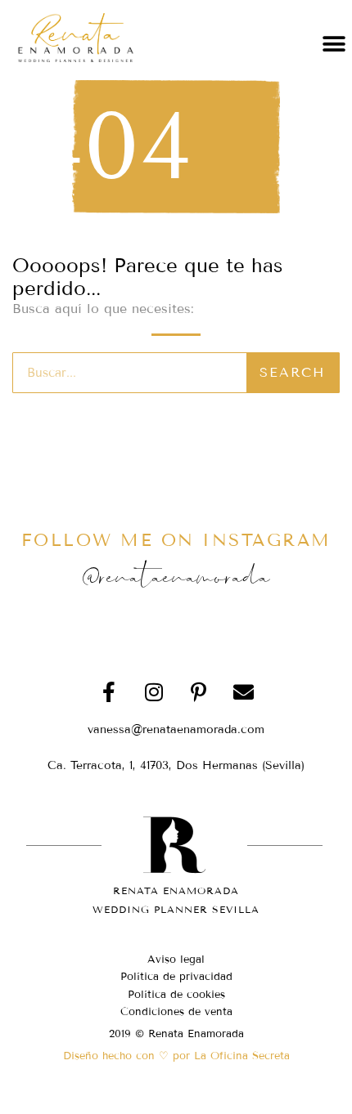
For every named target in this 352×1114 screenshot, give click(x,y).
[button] (333, 43)
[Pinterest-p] (198, 691)
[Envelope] (243, 691)
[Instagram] (153, 691)
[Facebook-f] (108, 691)
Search (292, 372)
